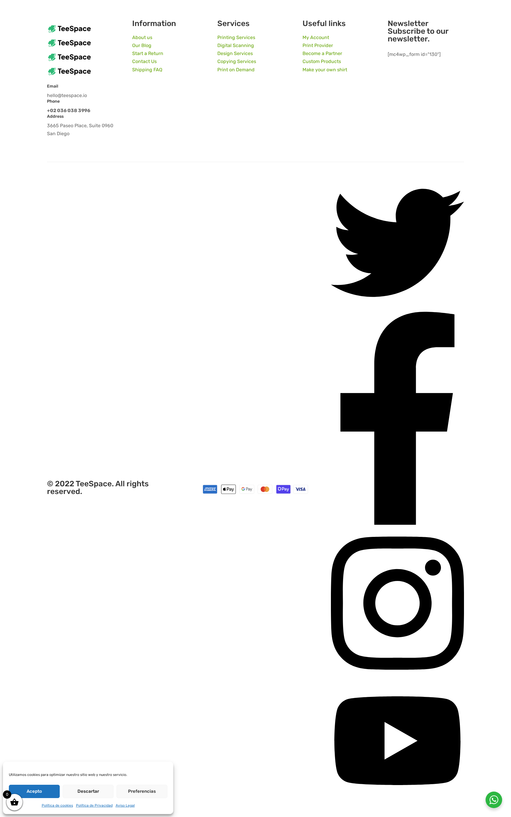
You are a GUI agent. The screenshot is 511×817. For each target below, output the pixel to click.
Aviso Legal (125, 805)
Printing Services (236, 37)
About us (142, 37)
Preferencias (142, 791)
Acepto (34, 791)
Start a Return (147, 53)
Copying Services (236, 61)
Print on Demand (236, 69)
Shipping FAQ (147, 69)
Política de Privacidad (94, 805)
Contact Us (144, 61)
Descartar (88, 791)
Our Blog (141, 45)
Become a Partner (322, 53)
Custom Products (322, 61)
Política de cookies (57, 805)
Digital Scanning (235, 45)
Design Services (235, 53)
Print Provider (318, 45)
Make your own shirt (325, 69)
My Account (316, 37)
